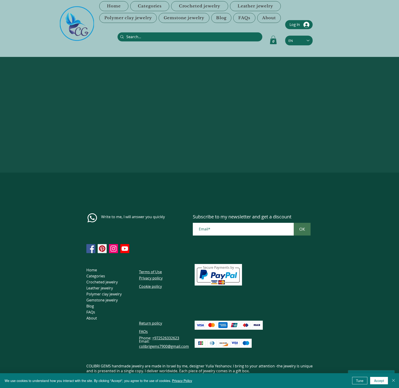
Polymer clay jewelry (104, 294)
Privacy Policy (182, 380)
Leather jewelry (99, 288)
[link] (273, 40)
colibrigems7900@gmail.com (164, 346)
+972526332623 (165, 338)
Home (91, 270)
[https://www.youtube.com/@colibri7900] (124, 248)
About (91, 318)
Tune (359, 380)
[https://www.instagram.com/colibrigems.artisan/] (113, 248)
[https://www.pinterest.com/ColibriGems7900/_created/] (102, 248)
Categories (95, 276)
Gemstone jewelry (102, 300)
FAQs (90, 312)
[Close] (393, 380)
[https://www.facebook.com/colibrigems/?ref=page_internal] (90, 248)
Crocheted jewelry (102, 282)
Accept (379, 380)
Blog (90, 306)
